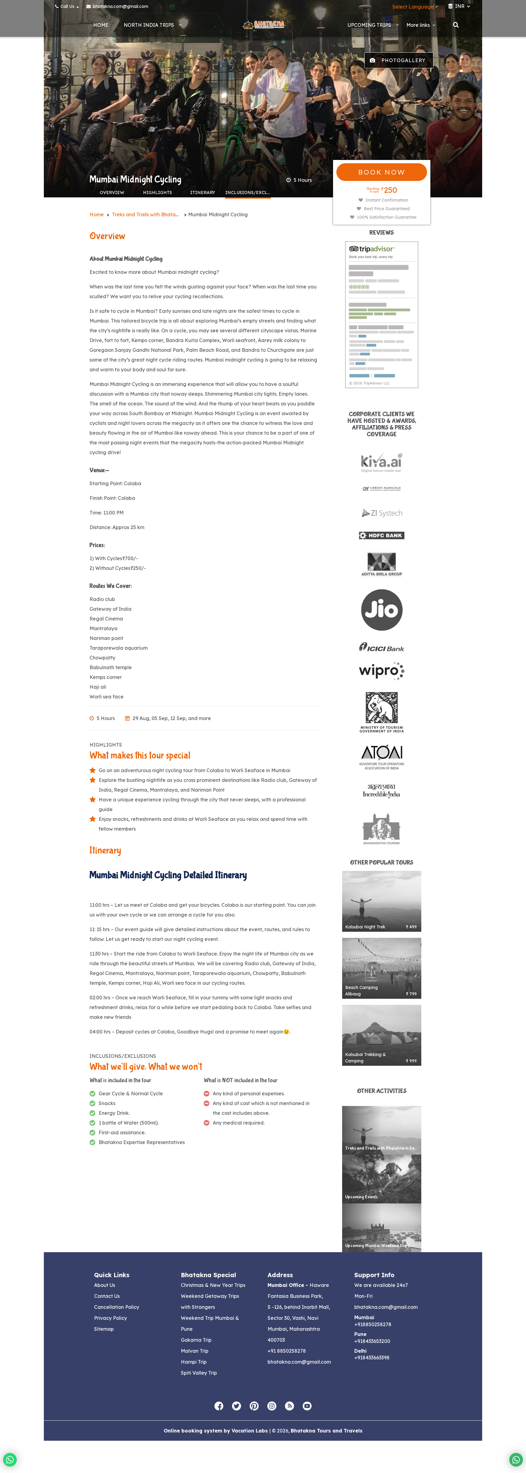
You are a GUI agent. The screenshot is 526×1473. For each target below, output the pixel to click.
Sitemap (104, 1329)
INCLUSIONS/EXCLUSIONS (248, 192)
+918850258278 (372, 1324)
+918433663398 (372, 1358)
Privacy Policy (110, 1318)
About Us (104, 1285)
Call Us (67, 6)
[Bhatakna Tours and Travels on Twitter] (236, 1406)
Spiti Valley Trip (199, 1373)
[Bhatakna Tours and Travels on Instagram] (271, 1406)
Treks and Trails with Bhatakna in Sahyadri (162, 214)
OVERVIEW (112, 192)
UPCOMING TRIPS (369, 25)
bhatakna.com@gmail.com (120, 6)
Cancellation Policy (116, 1307)
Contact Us (107, 1296)
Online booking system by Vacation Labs (216, 1431)
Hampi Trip (194, 1362)
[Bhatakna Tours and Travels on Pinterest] (254, 1406)
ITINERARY (202, 192)
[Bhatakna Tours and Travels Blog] (289, 1406)
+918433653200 (372, 1341)
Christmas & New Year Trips (213, 1285)
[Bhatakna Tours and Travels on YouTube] (307, 1406)
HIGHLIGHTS (157, 192)
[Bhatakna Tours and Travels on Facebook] (218, 1406)
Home (100, 25)
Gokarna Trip (196, 1340)
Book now (381, 172)
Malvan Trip (195, 1351)
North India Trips (149, 25)
